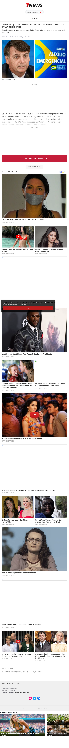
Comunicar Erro (33, 166)
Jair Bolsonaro (28, 672)
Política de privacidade (13, 683)
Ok (28, 308)
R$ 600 (38, 672)
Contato (4, 683)
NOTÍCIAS (9, 668)
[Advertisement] (34, 98)
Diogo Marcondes (30, 37)
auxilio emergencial (13, 672)
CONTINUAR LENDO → (34, 158)
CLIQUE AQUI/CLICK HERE (22, 692)
